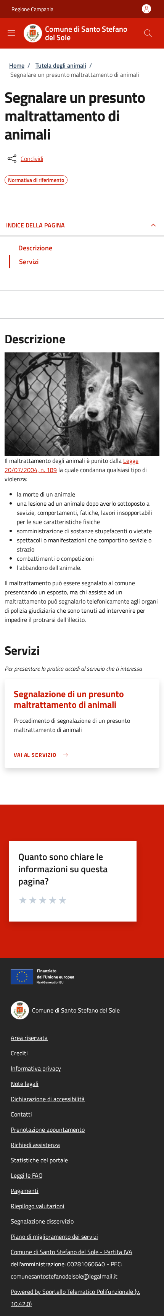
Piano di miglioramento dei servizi (54, 1236)
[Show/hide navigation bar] (11, 33)
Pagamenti (25, 1190)
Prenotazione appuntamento (48, 1129)
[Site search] (148, 33)
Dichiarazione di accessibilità (48, 1098)
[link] (43, 755)
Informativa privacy (36, 1068)
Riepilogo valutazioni (37, 1206)
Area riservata (29, 1037)
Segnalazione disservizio (42, 1221)
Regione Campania (32, 9)
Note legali (25, 1083)
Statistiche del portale (39, 1160)
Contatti (21, 1114)
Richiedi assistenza (35, 1144)
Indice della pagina (35, 225)
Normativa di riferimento (36, 179)
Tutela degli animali (60, 65)
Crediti (19, 1053)
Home (16, 65)
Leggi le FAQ (27, 1175)
